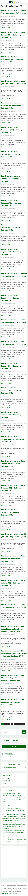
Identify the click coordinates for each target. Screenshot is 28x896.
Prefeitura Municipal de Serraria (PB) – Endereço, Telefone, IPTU (11, 512)
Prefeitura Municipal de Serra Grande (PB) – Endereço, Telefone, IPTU (13, 463)
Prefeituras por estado (10, 767)
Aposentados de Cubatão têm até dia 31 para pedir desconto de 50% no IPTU (14, 799)
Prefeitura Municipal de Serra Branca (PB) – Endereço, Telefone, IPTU (13, 558)
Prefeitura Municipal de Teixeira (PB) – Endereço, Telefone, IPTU (11, 203)
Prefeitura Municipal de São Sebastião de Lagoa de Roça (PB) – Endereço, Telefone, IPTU (14, 653)
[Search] (24, 732)
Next (22, 724)
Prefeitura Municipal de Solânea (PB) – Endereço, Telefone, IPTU (11, 366)
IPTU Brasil (6, 778)
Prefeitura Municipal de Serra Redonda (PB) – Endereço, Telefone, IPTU (13, 487)
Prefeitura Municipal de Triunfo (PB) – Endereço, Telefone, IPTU (11, 154)
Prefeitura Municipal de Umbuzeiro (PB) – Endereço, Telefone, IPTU (12, 129)
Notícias (5, 783)
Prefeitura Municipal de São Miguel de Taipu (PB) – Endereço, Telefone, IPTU (12, 677)
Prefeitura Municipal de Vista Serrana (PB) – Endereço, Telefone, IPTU (13, 34)
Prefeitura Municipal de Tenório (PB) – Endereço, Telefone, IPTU (11, 227)
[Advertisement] (14, 861)
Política (17, 893)
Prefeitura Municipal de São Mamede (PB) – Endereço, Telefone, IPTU (12, 702)
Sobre (2, 893)
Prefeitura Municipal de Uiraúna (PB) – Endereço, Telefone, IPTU (11, 105)
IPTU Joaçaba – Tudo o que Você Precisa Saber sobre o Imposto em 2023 (13, 810)
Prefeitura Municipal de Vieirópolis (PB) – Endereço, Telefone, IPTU (12, 59)
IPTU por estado (8, 757)
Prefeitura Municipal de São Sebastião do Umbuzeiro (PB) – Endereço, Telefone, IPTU (13, 629)
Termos (12, 893)
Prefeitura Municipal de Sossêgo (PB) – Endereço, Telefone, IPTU (11, 298)
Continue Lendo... (6, 27)
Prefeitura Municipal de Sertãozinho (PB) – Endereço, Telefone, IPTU (12, 439)
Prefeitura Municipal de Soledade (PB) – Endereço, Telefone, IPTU (11, 390)
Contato (7, 893)
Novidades (6, 780)
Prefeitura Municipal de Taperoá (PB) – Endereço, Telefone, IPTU (11, 251)
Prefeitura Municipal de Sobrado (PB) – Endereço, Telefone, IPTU (11, 414)
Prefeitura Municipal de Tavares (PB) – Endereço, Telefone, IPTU (11, 178)
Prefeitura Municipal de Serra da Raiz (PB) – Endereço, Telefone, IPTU (13, 582)
